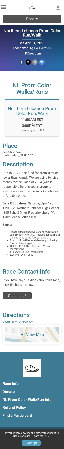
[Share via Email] (35, 62)
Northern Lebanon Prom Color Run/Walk (32, 33)
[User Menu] (58, 7)
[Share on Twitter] (28, 62)
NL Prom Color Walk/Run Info (27, 400)
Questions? (17, 296)
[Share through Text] (42, 62)
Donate (32, 19)
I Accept (31, 443)
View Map (35, 334)
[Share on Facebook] (21, 62)
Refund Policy (14, 407)
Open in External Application (18, 321)
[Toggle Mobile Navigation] (3, 7)
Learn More (39, 436)
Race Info (11, 383)
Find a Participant (17, 415)
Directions (34, 53)
